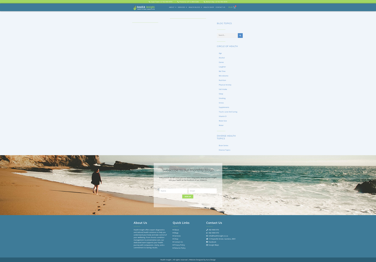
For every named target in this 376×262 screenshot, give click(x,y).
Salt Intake (223, 89)
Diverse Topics (224, 150)
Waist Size (223, 121)
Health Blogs (194, 7)
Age (220, 53)
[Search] (240, 35)
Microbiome (223, 76)
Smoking (222, 98)
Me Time (222, 71)
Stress (221, 103)
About (171, 7)
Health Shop (208, 7)
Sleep (221, 94)
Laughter (222, 67)
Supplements (224, 107)
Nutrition (222, 80)
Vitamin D (223, 116)
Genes (221, 62)
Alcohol (222, 58)
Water (221, 125)
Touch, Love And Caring (228, 112)
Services (181, 7)
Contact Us (220, 7)
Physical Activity (225, 85)
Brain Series (223, 145)
